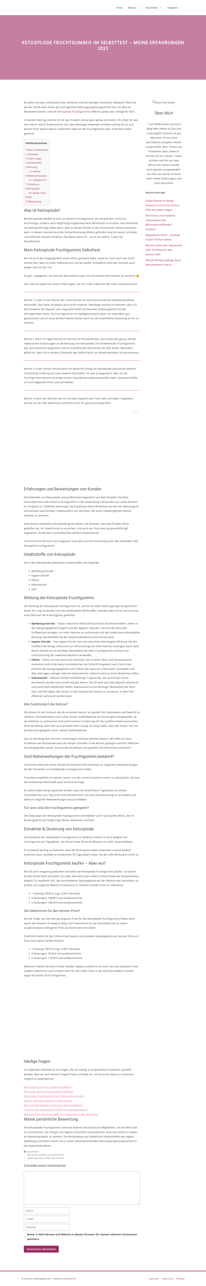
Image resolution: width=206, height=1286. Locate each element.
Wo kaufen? (32, 188)
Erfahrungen (33, 158)
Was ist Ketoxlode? (36, 149)
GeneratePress (69, 1278)
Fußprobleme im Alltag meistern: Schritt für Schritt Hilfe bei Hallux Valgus (162, 205)
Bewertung (33, 201)
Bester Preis (37, 193)
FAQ (28, 197)
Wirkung (31, 167)
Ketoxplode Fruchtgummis (73, 111)
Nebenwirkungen (36, 175)
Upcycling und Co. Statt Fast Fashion (45, 1158)
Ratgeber (172, 7)
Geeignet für (38, 180)
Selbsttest (31, 154)
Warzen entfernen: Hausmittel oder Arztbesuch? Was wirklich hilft (163, 250)
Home (119, 7)
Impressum (154, 1278)
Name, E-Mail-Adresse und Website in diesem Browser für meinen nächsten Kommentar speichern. (82, 1237)
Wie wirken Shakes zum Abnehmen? (46, 1154)
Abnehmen (33, 1151)
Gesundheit (151, 7)
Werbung (180, 1278)
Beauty (132, 7)
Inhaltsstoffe (33, 162)
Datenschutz (167, 1278)
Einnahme (32, 184)
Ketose (34, 171)
